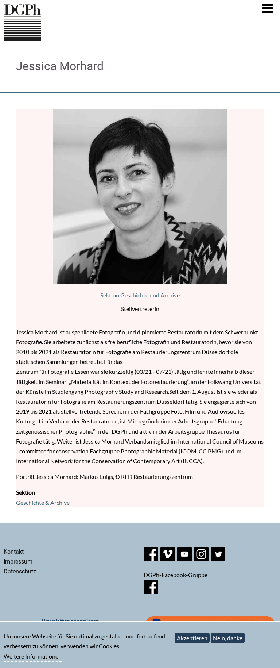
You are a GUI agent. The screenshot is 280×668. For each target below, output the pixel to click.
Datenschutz (20, 571)
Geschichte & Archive (43, 502)
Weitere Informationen (33, 656)
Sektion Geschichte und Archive (140, 295)
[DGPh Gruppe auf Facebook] (151, 591)
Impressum (18, 561)
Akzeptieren (192, 637)
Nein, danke (227, 637)
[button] (267, 8)
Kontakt (14, 551)
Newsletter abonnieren (70, 620)
